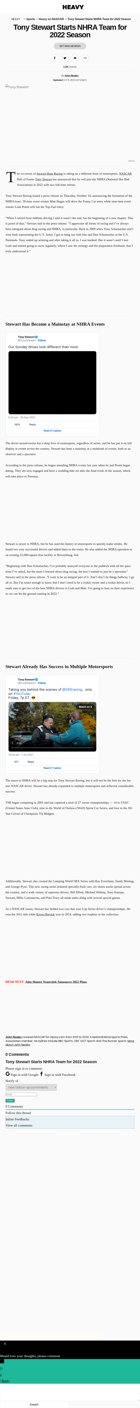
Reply (32, 424)
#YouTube (21, 694)
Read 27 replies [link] (52, 767)
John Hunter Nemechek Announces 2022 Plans (56, 982)
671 (16, 761)
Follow (42, 340)
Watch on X (85, 706)
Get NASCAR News (70, 46)
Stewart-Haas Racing (50, 173)
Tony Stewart (43, 179)
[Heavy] (73, 7)
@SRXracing (72, 689)
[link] (94, 337)
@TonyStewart (27, 340)
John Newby (72, 75)
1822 (17, 424)
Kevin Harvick (45, 914)
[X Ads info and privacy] (94, 418)
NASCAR (125, 173)
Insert (34, 1404)
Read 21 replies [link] (52, 430)
